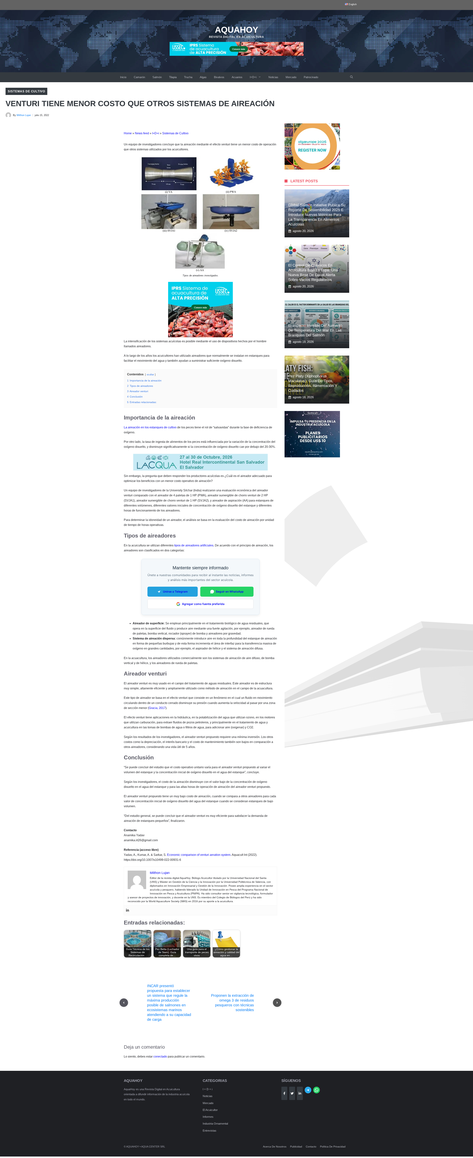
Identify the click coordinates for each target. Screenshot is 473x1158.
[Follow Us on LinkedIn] (300, 1093)
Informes (208, 1116)
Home (128, 133)
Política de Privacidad (333, 1146)
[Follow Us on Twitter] (292, 1093)
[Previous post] (123, 1002)
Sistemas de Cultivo (26, 91)
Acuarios (237, 77)
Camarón (139, 77)
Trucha (188, 77)
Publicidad (296, 1146)
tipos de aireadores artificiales (193, 545)
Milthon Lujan (24, 115)
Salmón (157, 77)
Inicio (123, 77)
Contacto (311, 1146)
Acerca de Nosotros (274, 1146)
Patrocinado (311, 77)
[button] (351, 77)
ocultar (150, 374)
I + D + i (207, 1089)
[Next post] (277, 1002)
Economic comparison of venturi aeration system (198, 854)
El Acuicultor (210, 1109)
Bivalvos (219, 77)
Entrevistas (209, 1130)
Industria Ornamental (215, 1123)
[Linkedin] (127, 910)
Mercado (291, 77)
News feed (142, 133)
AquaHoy (236, 30)
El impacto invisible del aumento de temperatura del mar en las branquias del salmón (315, 330)
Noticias (273, 77)
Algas (203, 77)
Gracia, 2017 (157, 708)
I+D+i (253, 77)
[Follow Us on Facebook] (284, 1093)
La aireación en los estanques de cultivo (150, 427)
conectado (160, 1056)
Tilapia (173, 77)
